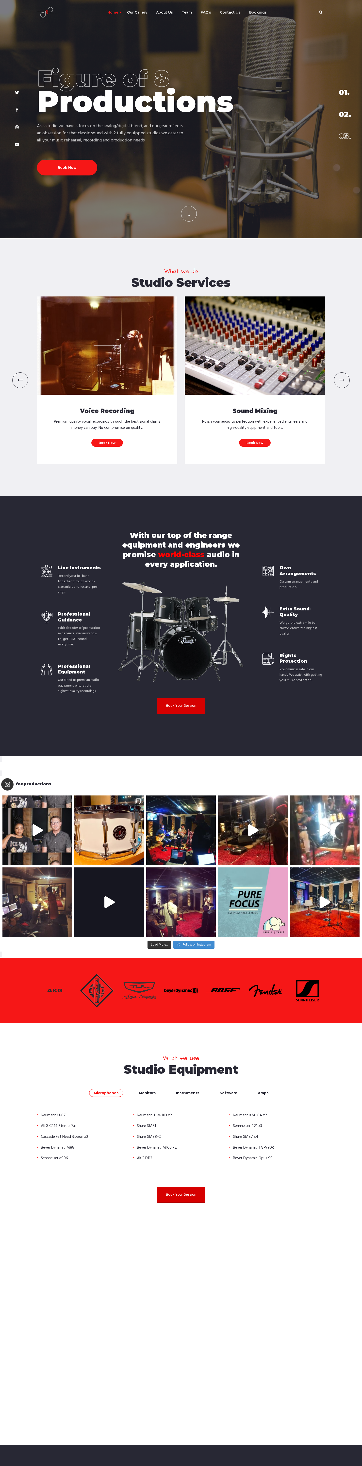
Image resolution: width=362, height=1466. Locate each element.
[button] (20, 380)
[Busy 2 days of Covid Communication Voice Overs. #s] (37, 902)
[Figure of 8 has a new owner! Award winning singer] (37, 830)
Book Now (67, 160)
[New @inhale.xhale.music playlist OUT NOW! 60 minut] (253, 902)
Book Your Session (181, 706)
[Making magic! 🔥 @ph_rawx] (181, 902)
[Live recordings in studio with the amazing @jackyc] (325, 830)
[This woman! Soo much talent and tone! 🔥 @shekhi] (253, 830)
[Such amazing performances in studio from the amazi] (181, 830)
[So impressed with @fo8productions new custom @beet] (109, 830)
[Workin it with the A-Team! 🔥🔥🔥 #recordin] (109, 902)
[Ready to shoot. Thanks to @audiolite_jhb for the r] (325, 902)
